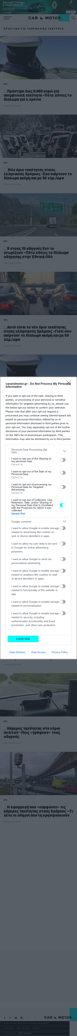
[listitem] (38, 451)
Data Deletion (17, 652)
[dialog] (38, 518)
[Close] (69, 384)
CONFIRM (23, 639)
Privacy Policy (60, 652)
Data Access (38, 652)
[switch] (63, 460)
